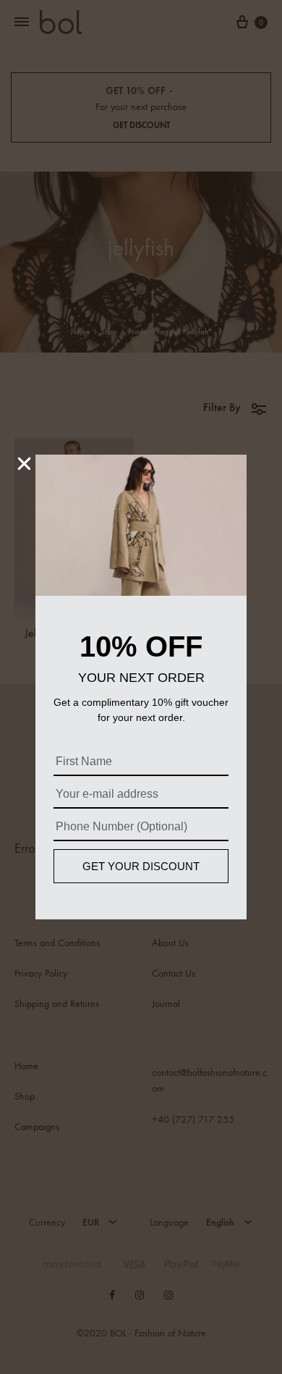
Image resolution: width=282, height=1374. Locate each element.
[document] (141, 687)
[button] (24, 464)
